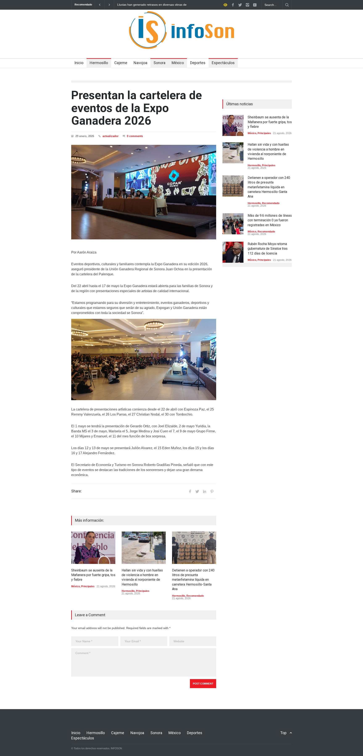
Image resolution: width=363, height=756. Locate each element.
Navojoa (140, 63)
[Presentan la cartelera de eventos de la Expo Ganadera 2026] (143, 192)
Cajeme (120, 63)
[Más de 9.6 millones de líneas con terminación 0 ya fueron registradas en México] (232, 223)
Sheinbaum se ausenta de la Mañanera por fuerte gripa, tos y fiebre (93, 575)
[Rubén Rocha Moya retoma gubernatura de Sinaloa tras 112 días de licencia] (232, 252)
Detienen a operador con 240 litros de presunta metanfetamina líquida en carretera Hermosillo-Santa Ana (193, 579)
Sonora (159, 63)
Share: (76, 491)
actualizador (110, 136)
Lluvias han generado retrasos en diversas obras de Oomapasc (152, 5)
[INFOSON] (181, 42)
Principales (88, 586)
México (178, 63)
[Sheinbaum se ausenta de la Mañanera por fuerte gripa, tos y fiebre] (93, 548)
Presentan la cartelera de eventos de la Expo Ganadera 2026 (136, 107)
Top (283, 733)
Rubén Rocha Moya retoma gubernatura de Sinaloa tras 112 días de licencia (268, 248)
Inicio (78, 63)
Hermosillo (99, 63)
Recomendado (195, 595)
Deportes (197, 63)
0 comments (135, 136)
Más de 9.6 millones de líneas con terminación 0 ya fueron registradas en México (270, 220)
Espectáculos (223, 63)
